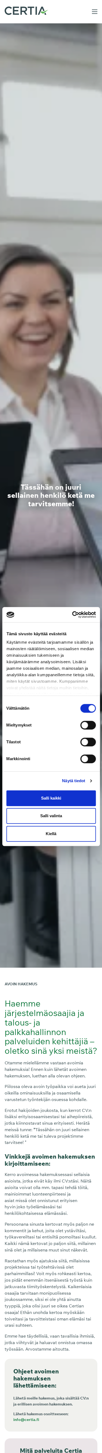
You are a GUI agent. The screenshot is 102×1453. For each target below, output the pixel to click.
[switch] (88, 725)
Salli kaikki (51, 798)
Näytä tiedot (73, 780)
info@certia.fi (26, 1419)
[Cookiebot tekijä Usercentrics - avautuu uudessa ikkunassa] (73, 614)
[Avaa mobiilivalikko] (94, 12)
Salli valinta (51, 815)
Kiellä (51, 833)
